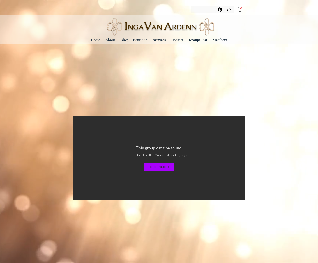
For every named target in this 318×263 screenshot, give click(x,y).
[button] (241, 9)
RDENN (184, 27)
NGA (136, 27)
